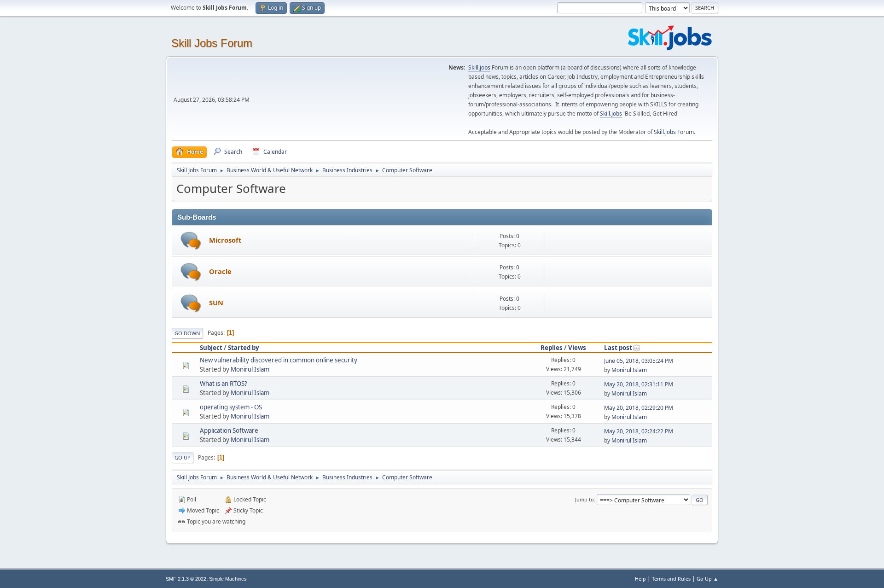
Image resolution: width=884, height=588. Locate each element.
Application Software (229, 430)
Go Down (187, 333)
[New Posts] (190, 240)
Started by (243, 347)
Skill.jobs (479, 67)
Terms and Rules (671, 578)
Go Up (182, 457)
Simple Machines (228, 579)
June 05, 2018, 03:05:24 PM (638, 361)
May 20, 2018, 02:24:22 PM (638, 431)
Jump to (584, 499)
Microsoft (225, 240)
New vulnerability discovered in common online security (278, 360)
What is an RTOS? (223, 383)
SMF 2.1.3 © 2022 (186, 579)
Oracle (220, 271)
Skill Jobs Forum (211, 43)
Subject (211, 347)
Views (577, 347)
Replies (552, 347)
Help (640, 578)
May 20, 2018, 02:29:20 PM (638, 408)
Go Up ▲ (707, 578)
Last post (618, 347)
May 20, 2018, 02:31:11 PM (638, 384)
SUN (216, 302)
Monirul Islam (250, 369)
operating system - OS (231, 407)
